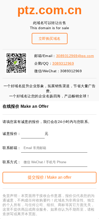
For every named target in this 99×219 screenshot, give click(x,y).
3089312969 (63, 63)
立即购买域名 (50, 38)
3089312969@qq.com (75, 56)
